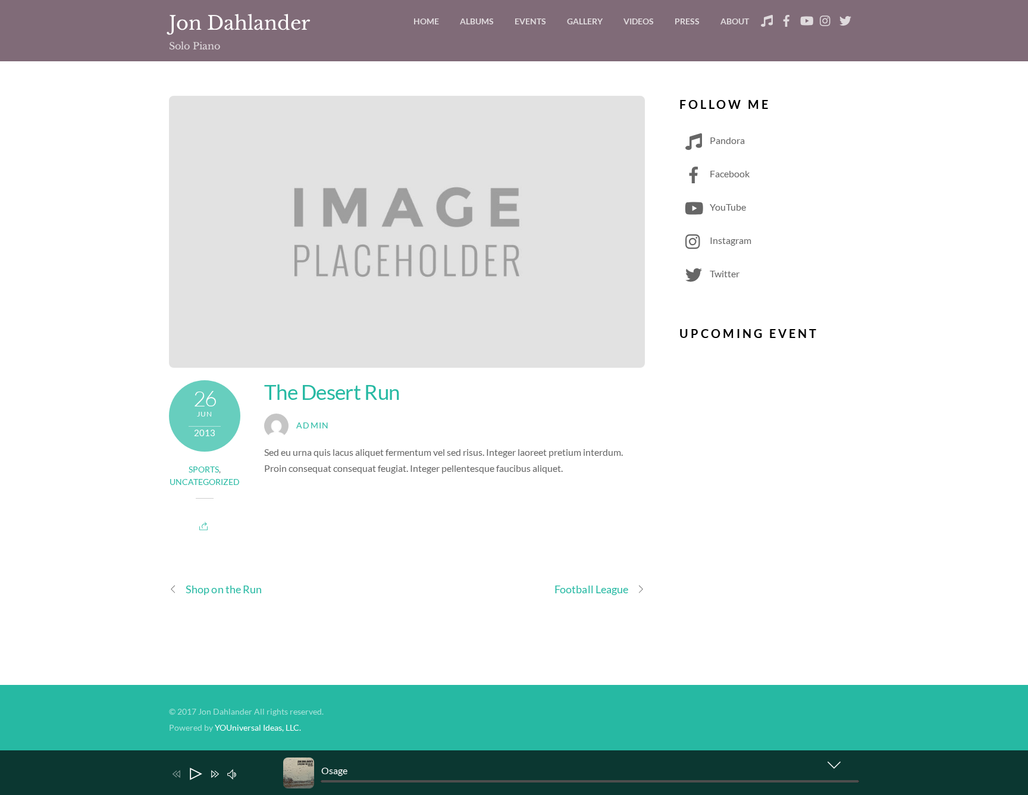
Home (426, 21)
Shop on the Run (224, 589)
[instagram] (825, 17)
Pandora (726, 140)
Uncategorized (205, 482)
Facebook (729, 173)
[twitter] (845, 17)
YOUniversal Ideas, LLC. (258, 728)
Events (530, 21)
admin (313, 425)
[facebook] (786, 17)
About (734, 21)
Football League (591, 589)
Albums (477, 21)
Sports (204, 469)
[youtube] (806, 17)
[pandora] (767, 17)
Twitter (723, 273)
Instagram (729, 240)
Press (687, 21)
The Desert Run (331, 391)
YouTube (727, 206)
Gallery (585, 21)
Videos (638, 21)
